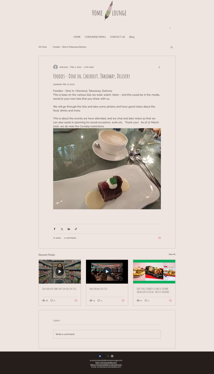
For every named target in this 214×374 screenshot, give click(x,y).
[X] (104, 356)
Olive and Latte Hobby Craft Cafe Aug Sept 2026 (59, 288)
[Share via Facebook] (54, 229)
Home (97, 12)
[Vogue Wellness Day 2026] (107, 271)
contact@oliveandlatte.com (109, 367)
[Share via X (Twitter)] (61, 229)
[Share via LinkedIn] (68, 229)
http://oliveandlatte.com (106, 362)
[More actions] (159, 67)
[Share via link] (76, 229)
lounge (119, 12)
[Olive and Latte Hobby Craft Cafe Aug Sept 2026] (60, 271)
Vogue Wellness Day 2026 (98, 288)
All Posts (43, 47)
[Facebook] (100, 356)
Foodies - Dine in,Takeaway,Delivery (69, 47)
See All (172, 254)
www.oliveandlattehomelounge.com (106, 360)
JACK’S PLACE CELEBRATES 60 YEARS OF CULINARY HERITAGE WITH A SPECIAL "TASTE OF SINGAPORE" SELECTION (153, 290)
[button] (171, 47)
